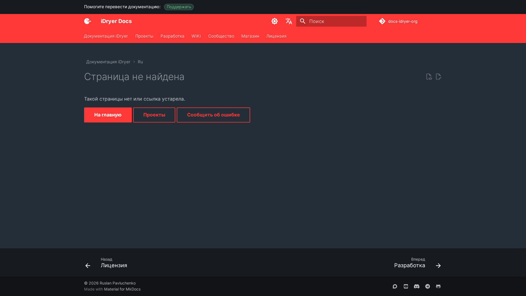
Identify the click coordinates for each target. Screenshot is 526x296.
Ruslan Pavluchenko (118, 283)
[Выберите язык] (289, 21)
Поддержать (179, 6)
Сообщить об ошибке (213, 115)
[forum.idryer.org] (395, 286)
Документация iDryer (106, 35)
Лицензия (277, 35)
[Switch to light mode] (274, 21)
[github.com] (438, 286)
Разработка (172, 35)
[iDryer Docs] (88, 21)
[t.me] (427, 286)
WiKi (196, 35)
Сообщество (221, 35)
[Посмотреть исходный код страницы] (428, 77)
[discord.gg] (416, 286)
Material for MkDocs (122, 289)
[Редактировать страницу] (438, 77)
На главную (108, 115)
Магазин (250, 35)
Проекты (144, 35)
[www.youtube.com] (406, 286)
